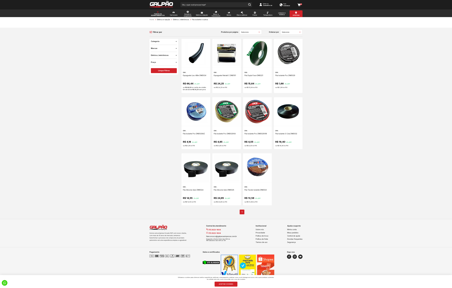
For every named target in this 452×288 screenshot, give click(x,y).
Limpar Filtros (164, 71)
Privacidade (260, 233)
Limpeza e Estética (282, 13)
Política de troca (262, 236)
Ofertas (296, 15)
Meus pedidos (292, 233)
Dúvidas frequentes (295, 239)
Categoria (155, 41)
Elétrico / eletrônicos (181, 20)
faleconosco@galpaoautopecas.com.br (221, 236)
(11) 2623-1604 (214, 230)
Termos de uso (261, 242)
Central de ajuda (293, 236)
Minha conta (292, 229)
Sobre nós (260, 229)
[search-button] (249, 4)
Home (151, 20)
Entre (264, 4)
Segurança (291, 242)
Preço (153, 62)
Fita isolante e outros (200, 20)
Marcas (154, 48)
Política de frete (262, 239)
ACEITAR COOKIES (226, 284)
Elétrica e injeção (163, 20)
